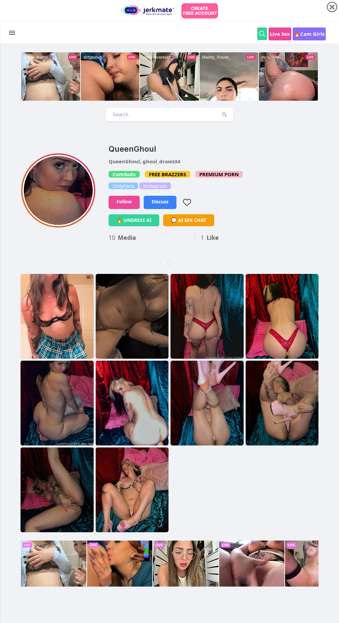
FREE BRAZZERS (167, 174)
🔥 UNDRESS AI (134, 220)
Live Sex (280, 33)
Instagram (155, 185)
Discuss (160, 201)
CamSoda (124, 174)
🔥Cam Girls (309, 33)
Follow (124, 201)
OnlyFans (123, 185)
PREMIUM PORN (219, 174)
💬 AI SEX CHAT (188, 220)
